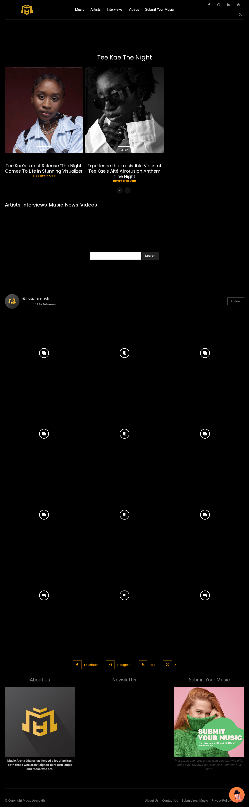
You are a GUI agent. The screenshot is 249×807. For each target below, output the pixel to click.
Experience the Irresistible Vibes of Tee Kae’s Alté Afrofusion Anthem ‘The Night (124, 171)
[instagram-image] (44, 352)
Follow (235, 301)
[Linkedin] (228, 5)
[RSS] (143, 664)
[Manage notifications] (239, 798)
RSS (153, 664)
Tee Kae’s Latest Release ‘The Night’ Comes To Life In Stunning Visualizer (44, 168)
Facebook (91, 664)
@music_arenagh (35, 298)
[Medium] (238, 5)
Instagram (124, 664)
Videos (44, 150)
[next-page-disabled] (127, 190)
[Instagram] (218, 5)
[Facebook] (209, 5)
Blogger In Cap (44, 175)
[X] (240, 14)
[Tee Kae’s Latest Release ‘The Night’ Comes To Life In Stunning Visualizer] (44, 110)
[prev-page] (120, 190)
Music (124, 150)
